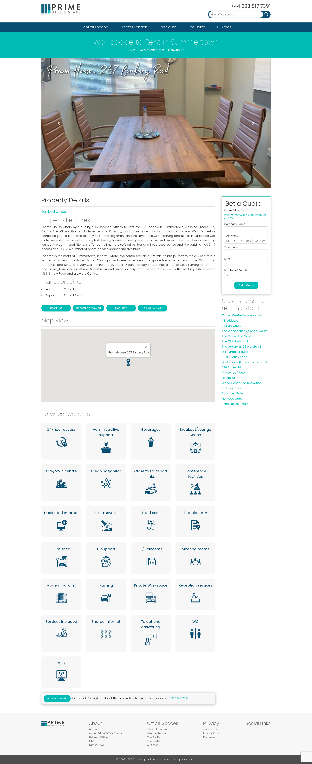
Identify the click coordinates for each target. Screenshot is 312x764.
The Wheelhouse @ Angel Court (244, 331)
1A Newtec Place (233, 373)
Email (227, 259)
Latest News (96, 745)
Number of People (235, 270)
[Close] (146, 347)
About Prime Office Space (105, 733)
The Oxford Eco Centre (238, 336)
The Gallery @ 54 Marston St (242, 347)
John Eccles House (235, 404)
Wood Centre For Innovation (241, 383)
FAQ (91, 741)
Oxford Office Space (151, 50)
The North (196, 27)
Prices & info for (234, 210)
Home (132, 50)
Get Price (121, 308)
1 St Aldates (230, 321)
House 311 (228, 378)
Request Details (57, 698)
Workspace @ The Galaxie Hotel (244, 362)
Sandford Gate (232, 393)
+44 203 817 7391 (251, 6)
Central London (94, 27)
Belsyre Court (231, 326)
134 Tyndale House (235, 352)
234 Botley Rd (231, 367)
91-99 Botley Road (234, 357)
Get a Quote (246, 285)
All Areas (223, 27)
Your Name (231, 235)
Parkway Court (232, 388)
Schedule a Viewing (88, 308)
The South (167, 27)
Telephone (231, 247)
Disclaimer (210, 737)
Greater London (133, 27)
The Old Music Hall (235, 341)
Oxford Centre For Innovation (242, 315)
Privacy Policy (212, 733)
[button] (58, 123)
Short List (56, 308)
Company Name (234, 224)
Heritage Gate (232, 399)
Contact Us (210, 729)
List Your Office (98, 737)
